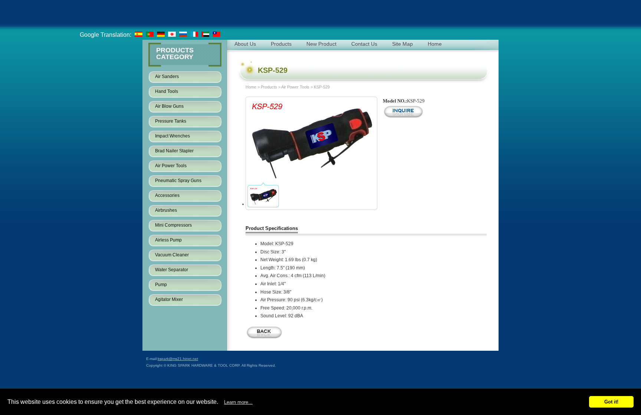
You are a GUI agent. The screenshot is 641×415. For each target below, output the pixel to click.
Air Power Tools (171, 165)
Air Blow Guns (169, 106)
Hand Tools (166, 91)
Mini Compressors (173, 225)
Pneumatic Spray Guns (178, 180)
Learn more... (238, 402)
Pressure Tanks (170, 121)
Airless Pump (168, 240)
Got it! (611, 402)
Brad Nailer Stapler (174, 150)
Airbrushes (166, 210)
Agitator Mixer (169, 299)
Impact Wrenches (172, 136)
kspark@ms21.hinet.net (178, 359)
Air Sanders (167, 76)
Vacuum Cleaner (172, 254)
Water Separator (171, 269)
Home (251, 87)
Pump (161, 284)
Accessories (167, 195)
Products (269, 87)
